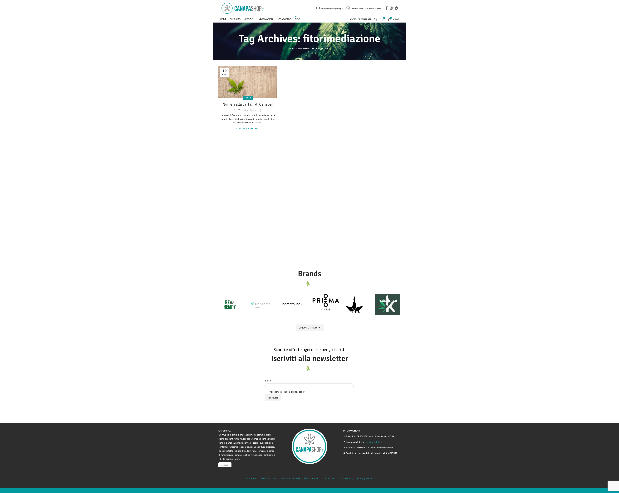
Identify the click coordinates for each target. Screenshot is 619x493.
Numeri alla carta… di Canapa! (248, 104)
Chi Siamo (251, 478)
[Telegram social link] (396, 8)
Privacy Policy (365, 478)
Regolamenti (311, 478)
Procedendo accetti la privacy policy (286, 391)
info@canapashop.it (334, 8)
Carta (248, 97)
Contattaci (328, 478)
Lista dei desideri (290, 478)
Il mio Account (269, 478)
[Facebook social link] (386, 8)
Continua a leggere (247, 129)
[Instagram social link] (391, 8)
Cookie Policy (345, 478)
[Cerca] (375, 19)
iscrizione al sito (373, 442)
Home (292, 48)
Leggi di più (225, 465)
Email (268, 380)
